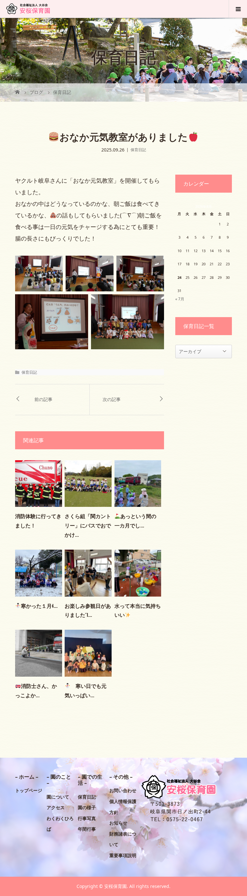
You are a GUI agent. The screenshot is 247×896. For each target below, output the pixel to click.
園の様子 (87, 807)
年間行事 (87, 829)
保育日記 (138, 149)
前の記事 (43, 399)
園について (58, 797)
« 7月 (179, 299)
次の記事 (112, 399)
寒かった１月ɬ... (39, 606)
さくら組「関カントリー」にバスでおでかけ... (88, 526)
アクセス (56, 807)
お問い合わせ (122, 790)
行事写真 (87, 818)
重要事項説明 (122, 855)
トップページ (28, 790)
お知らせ (118, 823)
